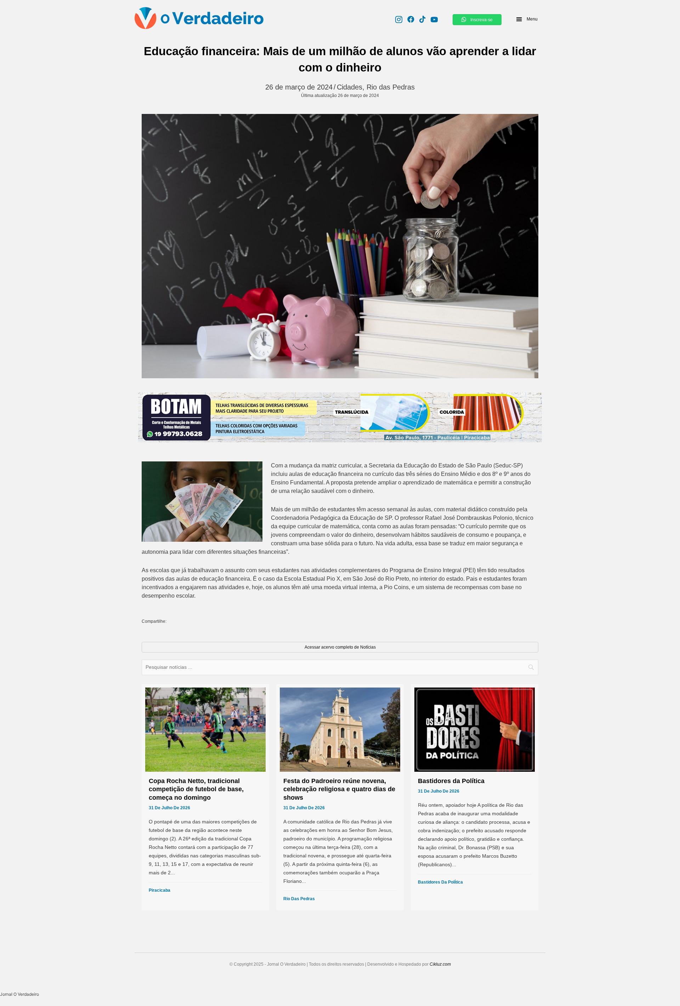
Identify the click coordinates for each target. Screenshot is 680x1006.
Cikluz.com (440, 964)
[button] (526, 19)
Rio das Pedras (391, 87)
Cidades (349, 87)
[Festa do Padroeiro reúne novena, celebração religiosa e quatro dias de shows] (340, 797)
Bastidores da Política (440, 882)
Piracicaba (159, 890)
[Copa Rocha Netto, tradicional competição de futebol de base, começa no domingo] (205, 797)
